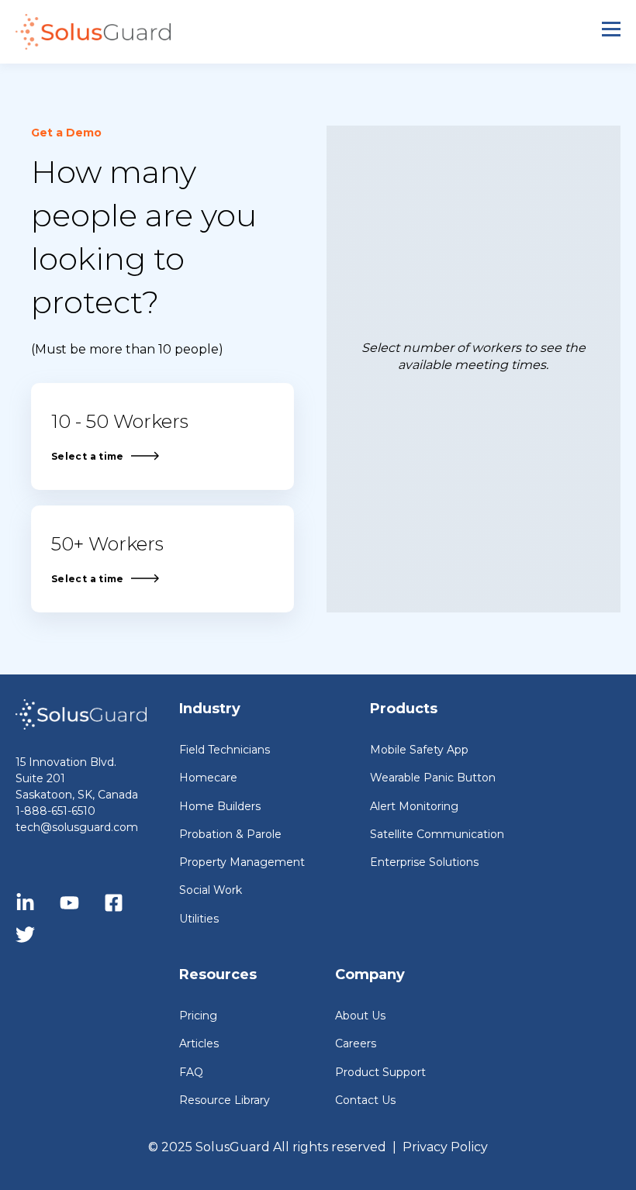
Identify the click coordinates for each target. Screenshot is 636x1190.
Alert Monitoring (414, 806)
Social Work (210, 890)
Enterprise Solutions (424, 862)
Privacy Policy (445, 1147)
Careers (355, 1043)
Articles (199, 1043)
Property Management (242, 862)
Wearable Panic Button (433, 778)
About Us (360, 1016)
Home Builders (220, 806)
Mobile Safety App (419, 750)
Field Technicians (224, 750)
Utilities (199, 919)
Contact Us (365, 1100)
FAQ (191, 1072)
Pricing (198, 1016)
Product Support (380, 1072)
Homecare (208, 778)
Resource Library (224, 1100)
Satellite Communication (437, 834)
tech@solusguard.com (77, 827)
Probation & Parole (230, 834)
